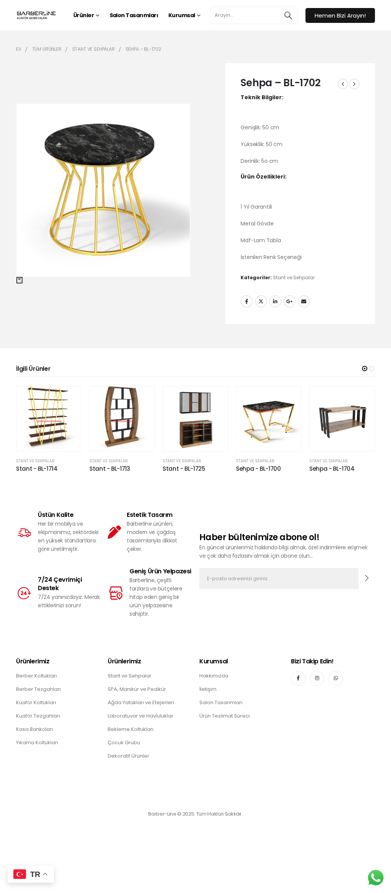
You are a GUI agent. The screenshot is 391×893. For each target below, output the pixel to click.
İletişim (208, 689)
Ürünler (83, 15)
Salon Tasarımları (134, 15)
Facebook (247, 301)
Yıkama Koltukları (37, 742)
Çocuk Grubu (124, 742)
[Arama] (288, 15)
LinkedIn (275, 301)
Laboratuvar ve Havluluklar (140, 715)
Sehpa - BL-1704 (331, 469)
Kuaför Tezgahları (38, 715)
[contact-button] (367, 578)
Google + (289, 301)
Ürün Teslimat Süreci (224, 715)
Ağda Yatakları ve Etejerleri (141, 702)
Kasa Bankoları (34, 729)
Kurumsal (181, 15)
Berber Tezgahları (38, 689)
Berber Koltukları (36, 675)
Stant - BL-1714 (36, 469)
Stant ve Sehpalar (294, 277)
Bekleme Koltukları (130, 729)
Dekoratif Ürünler (128, 755)
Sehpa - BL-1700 (258, 469)
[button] (364, 368)
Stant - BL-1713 (109, 469)
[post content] (48, 418)
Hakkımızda (213, 675)
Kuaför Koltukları (36, 702)
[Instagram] (317, 678)
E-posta (304, 301)
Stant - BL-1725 (184, 469)
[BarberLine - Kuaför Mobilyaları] (36, 15)
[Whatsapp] (335, 678)
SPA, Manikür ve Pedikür (137, 689)
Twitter (261, 301)
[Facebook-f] (298, 678)
